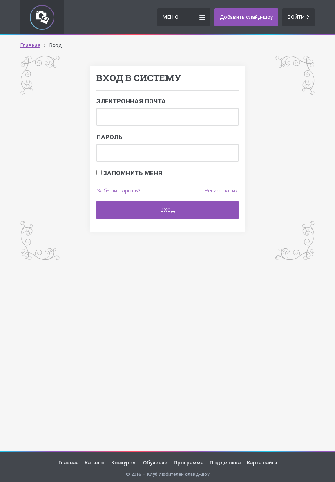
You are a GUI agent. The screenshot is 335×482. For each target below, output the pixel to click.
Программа (188, 463)
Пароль (109, 137)
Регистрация (222, 190)
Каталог (95, 463)
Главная (68, 463)
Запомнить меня (132, 173)
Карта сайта (262, 463)
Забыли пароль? (118, 190)
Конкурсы (124, 463)
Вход (168, 210)
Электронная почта (131, 101)
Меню (170, 17)
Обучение (155, 463)
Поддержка (225, 463)
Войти (296, 17)
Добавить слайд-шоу (246, 17)
